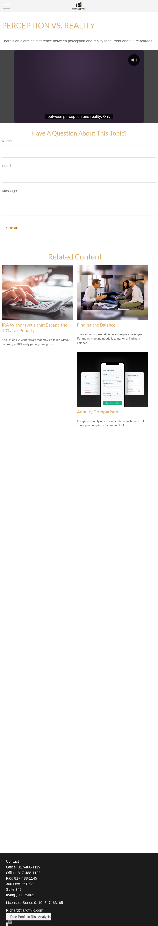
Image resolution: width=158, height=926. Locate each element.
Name (7, 141)
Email (6, 166)
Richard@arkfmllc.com (24, 910)
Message (9, 191)
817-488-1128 (29, 873)
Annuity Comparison (97, 411)
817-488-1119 (29, 867)
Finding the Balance (96, 325)
